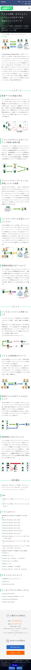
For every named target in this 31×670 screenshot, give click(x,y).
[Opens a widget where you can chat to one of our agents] (15, 665)
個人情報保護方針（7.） (22, 664)
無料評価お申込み (15, 647)
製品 (19, 1)
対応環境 (5, 36)
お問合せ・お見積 (15, 652)
